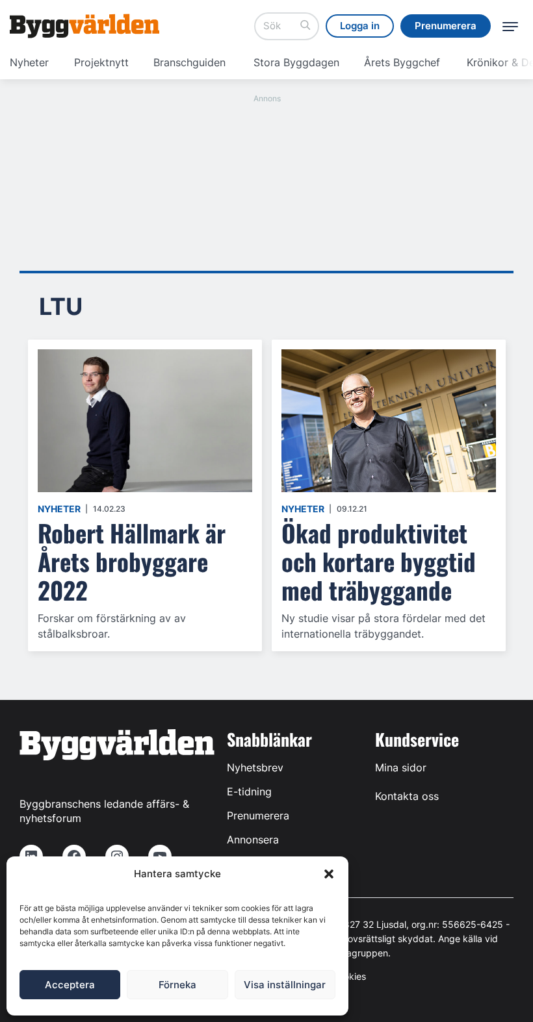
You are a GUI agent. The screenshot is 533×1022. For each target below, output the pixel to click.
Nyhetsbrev (255, 767)
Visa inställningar (285, 984)
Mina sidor (400, 767)
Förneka (177, 984)
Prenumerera (258, 815)
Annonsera (253, 839)
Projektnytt (101, 62)
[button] (328, 873)
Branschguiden (189, 62)
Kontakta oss (407, 796)
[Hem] (84, 25)
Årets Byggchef (402, 62)
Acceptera (70, 984)
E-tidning (249, 791)
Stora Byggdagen (296, 62)
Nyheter (29, 62)
